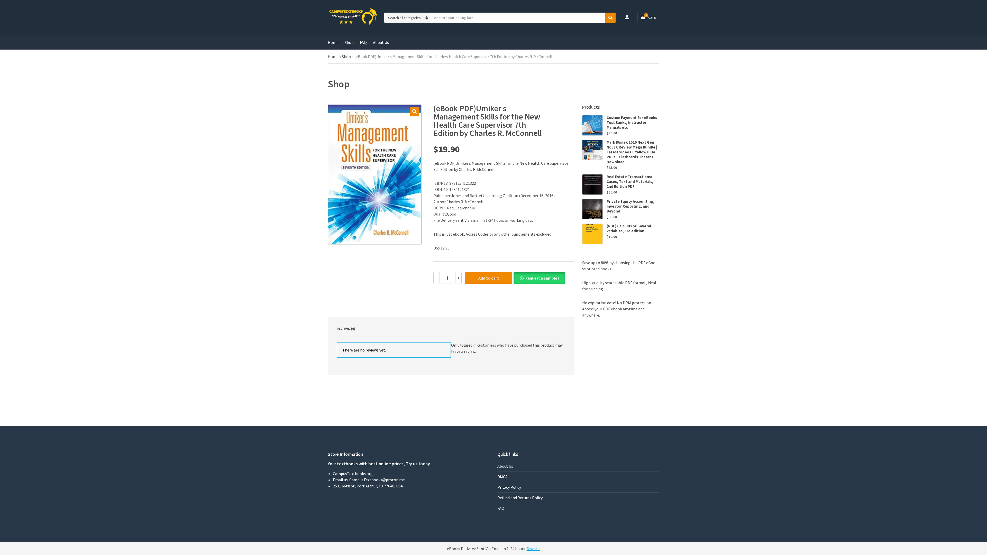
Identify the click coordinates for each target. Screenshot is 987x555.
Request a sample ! (542, 278)
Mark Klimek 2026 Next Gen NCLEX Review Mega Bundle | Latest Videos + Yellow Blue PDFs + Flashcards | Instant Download (632, 152)
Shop (349, 42)
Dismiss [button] (533, 548)
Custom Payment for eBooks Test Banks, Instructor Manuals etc (632, 122)
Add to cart (488, 278)
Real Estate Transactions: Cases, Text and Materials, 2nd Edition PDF (630, 181)
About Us (381, 42)
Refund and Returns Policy (520, 497)
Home (333, 42)
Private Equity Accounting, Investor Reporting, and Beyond (630, 206)
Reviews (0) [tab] (346, 329)
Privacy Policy (509, 487)
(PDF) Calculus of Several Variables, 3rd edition (629, 228)
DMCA (502, 476)
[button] (414, 111)
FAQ (363, 42)
